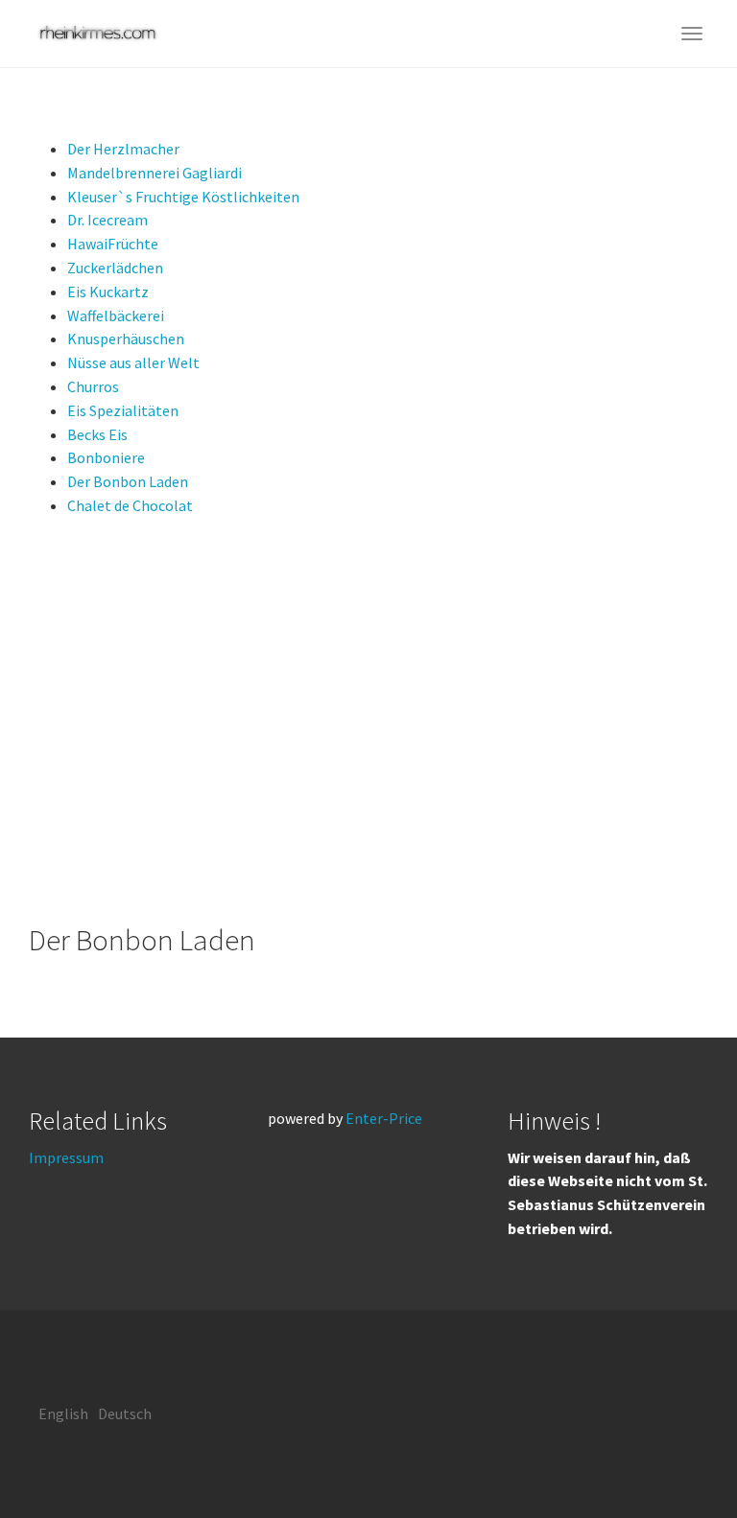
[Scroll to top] (676, 1457)
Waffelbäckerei (115, 315)
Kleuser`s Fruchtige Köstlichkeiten (183, 196)
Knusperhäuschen (125, 338)
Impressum (66, 1157)
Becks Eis (97, 434)
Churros (93, 386)
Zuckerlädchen (115, 267)
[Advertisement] (368, 721)
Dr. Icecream (107, 219)
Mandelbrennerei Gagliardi (154, 172)
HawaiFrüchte (112, 243)
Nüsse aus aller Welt (133, 362)
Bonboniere (106, 457)
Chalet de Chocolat (130, 505)
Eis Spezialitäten (122, 410)
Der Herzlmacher (123, 148)
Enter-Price (383, 1118)
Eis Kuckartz (108, 291)
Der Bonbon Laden (127, 481)
